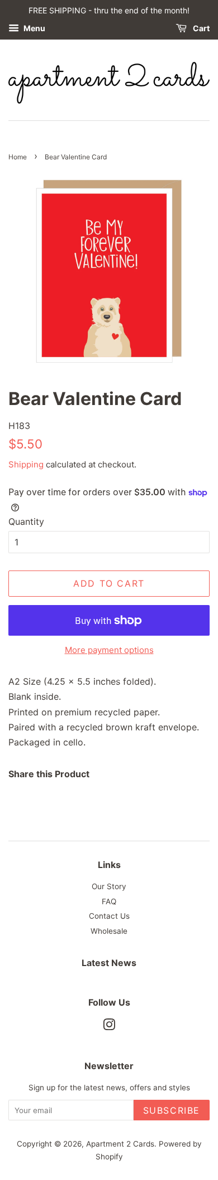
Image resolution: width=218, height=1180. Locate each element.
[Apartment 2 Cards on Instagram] (109, 1026)
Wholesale (109, 931)
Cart (200, 28)
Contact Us (109, 915)
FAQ (109, 901)
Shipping (26, 464)
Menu (33, 28)
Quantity (26, 521)
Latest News (109, 962)
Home (17, 157)
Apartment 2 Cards (120, 1143)
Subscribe (171, 1110)
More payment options (109, 650)
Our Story (109, 886)
